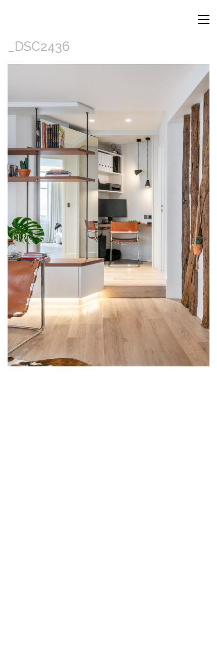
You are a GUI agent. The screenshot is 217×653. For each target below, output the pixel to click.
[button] (203, 20)
